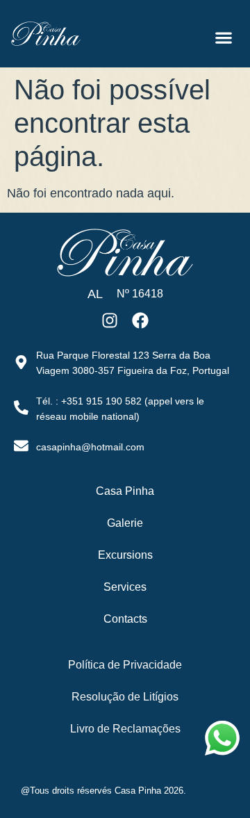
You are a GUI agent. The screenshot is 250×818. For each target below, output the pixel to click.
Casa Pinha (125, 491)
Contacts (125, 619)
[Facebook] (140, 321)
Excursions (125, 555)
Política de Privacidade (125, 665)
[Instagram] (110, 321)
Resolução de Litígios (125, 697)
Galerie (125, 523)
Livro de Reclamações (125, 729)
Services (125, 587)
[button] (224, 37)
